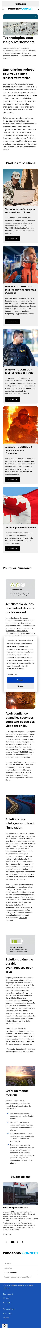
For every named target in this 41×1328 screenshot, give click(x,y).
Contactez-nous (10, 1272)
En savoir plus (14, 239)
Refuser (21, 686)
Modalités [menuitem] (6, 1298)
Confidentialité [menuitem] (8, 1294)
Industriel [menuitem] (6, 1318)
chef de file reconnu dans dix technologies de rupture (19, 629)
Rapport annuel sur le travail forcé (18, 1277)
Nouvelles (8, 1268)
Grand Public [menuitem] (7, 1313)
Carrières (8, 1263)
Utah (19, 905)
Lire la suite (8, 1234)
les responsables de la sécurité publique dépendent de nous (18, 772)
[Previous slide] (6, 1242)
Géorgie (10, 907)
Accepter (20, 680)
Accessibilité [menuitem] (7, 1303)
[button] (12, 1242)
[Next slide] (22, 1242)
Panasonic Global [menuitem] (9, 1309)
